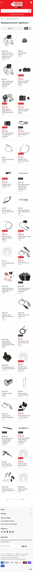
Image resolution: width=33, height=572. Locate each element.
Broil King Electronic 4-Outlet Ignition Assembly (24, 290)
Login (30, 569)
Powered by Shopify (20, 559)
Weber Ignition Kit (23, 262)
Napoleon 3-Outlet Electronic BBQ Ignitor (23, 110)
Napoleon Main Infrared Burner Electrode (22, 368)
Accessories (25, 554)
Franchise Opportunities (12, 555)
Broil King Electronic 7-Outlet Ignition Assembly (8, 134)
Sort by (10, 28)
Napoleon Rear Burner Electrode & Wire (7, 316)
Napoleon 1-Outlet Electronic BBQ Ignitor (23, 82)
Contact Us (22, 555)
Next (23, 499)
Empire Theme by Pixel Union (8, 559)
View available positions (7, 521)
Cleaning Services (9, 554)
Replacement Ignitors (12, 18)
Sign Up (24, 546)
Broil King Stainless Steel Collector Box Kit (24, 211)
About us (3, 555)
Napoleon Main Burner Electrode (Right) (7, 238)
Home (2, 18)
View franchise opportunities (9, 524)
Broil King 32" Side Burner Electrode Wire (23, 342)
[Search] (29, 11)
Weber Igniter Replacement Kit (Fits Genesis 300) (7, 110)
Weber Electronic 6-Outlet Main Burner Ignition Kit (8, 290)
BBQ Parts (18, 554)
